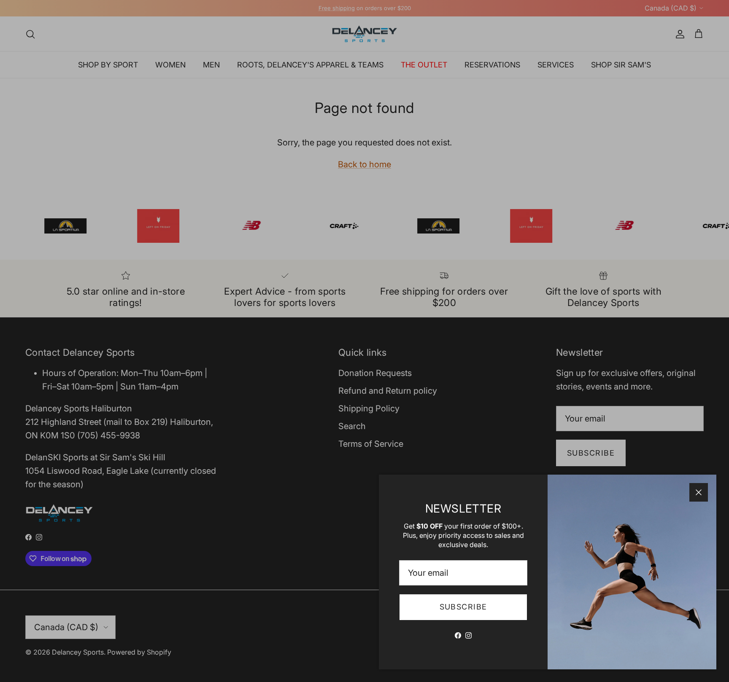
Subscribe (463, 606)
